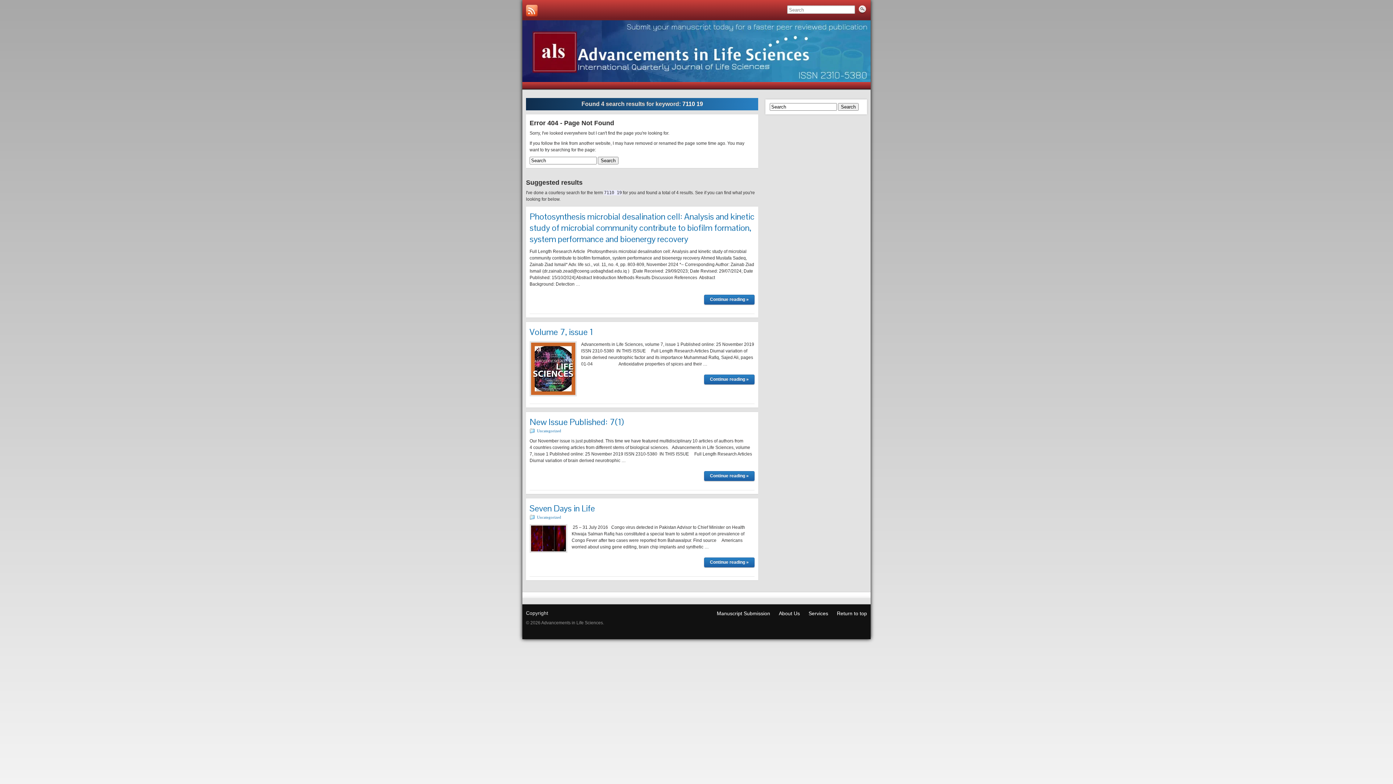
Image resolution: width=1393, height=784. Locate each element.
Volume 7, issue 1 (561, 332)
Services (818, 613)
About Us (789, 613)
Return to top (852, 613)
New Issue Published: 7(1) (577, 422)
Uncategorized (549, 431)
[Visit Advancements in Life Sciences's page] (532, 10)
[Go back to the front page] (696, 51)
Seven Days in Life (562, 508)
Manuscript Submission (743, 613)
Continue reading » (729, 299)
